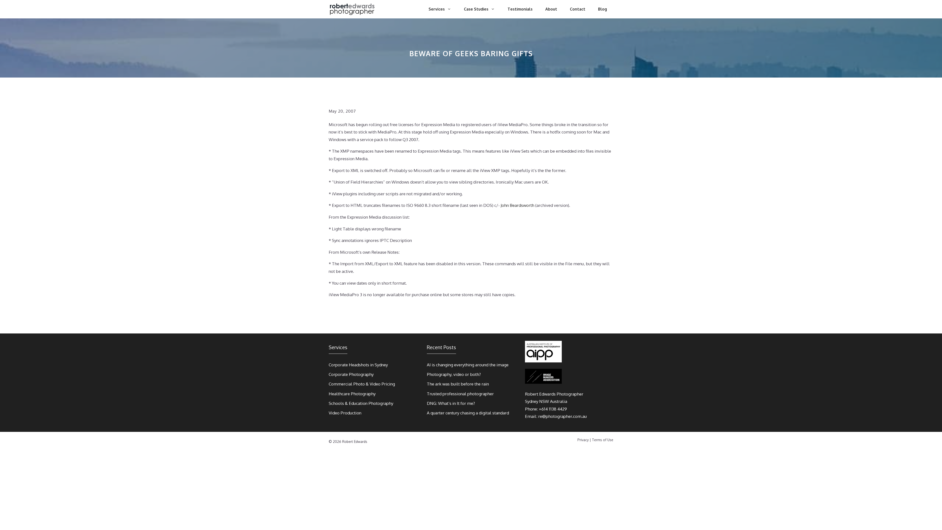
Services (437, 9)
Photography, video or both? (454, 374)
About (551, 9)
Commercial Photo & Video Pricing (362, 383)
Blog (602, 9)
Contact (577, 9)
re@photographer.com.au (562, 416)
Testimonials (520, 9)
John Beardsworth (517, 205)
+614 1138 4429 (553, 408)
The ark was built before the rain (458, 383)
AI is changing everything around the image (468, 364)
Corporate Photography (351, 374)
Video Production (345, 412)
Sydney (531, 401)
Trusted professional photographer (460, 393)
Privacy (583, 440)
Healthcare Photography (352, 393)
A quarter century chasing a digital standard (468, 412)
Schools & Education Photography (361, 403)
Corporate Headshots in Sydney (358, 364)
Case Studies (476, 9)
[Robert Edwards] (352, 9)
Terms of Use (602, 440)
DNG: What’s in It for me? (451, 403)
